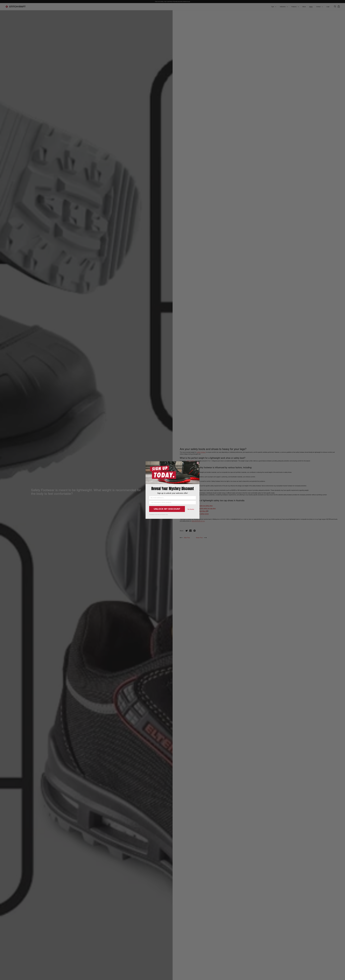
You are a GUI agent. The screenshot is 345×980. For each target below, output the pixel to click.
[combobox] (172, 502)
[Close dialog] (198, 463)
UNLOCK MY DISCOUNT (167, 509)
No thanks (191, 509)
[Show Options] (194, 502)
